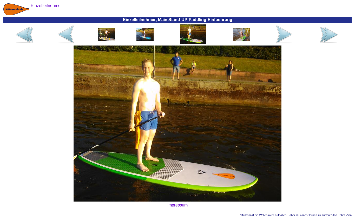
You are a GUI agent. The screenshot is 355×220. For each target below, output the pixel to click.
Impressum (177, 205)
